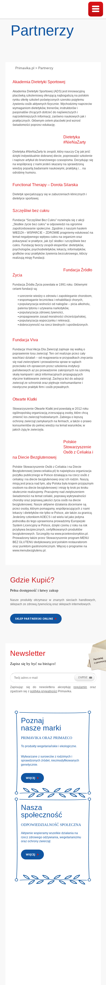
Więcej (30, 778)
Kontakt (30, 950)
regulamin (80, 687)
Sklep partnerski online (34, 618)
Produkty (46, 950)
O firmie (15, 950)
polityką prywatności (43, 691)
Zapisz (83, 677)
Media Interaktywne (73, 972)
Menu (95, 9)
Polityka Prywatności (70, 950)
